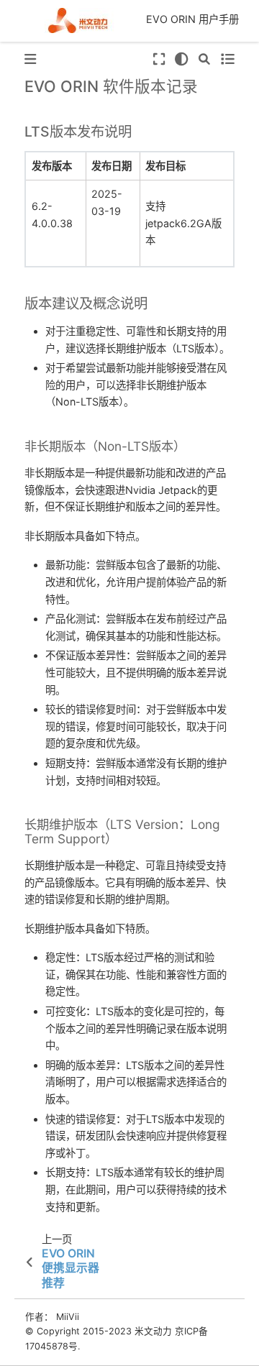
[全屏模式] (158, 60)
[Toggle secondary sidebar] (227, 60)
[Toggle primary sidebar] (30, 60)
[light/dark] (182, 60)
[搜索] (204, 60)
